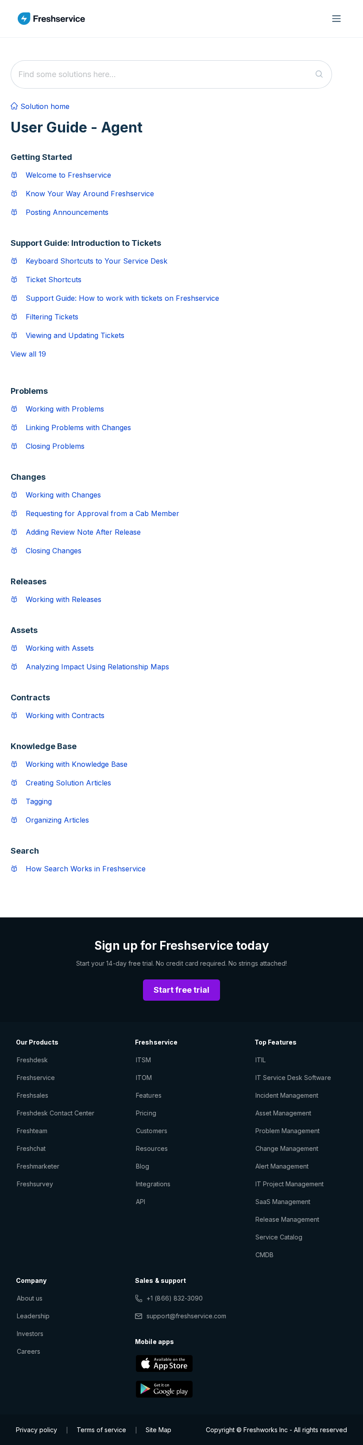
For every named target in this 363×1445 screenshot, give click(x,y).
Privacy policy (36, 1429)
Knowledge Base (44, 746)
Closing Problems (55, 446)
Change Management (287, 1148)
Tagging (39, 801)
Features (148, 1095)
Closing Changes (53, 550)
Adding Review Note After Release (83, 532)
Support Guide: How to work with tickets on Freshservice (122, 298)
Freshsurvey (35, 1184)
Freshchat (31, 1148)
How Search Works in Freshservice (86, 868)
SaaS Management (283, 1201)
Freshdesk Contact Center (55, 1113)
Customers (151, 1130)
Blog (142, 1166)
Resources (151, 1148)
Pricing (146, 1113)
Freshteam (32, 1130)
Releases (28, 581)
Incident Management (287, 1095)
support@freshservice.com (186, 1316)
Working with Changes (63, 494)
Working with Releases (63, 599)
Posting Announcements (67, 212)
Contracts (30, 697)
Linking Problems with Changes (78, 427)
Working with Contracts (65, 715)
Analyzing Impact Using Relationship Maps (97, 666)
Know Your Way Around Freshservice (90, 193)
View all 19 (28, 354)
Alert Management (282, 1166)
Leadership (33, 1316)
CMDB (264, 1255)
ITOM (144, 1077)
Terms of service (101, 1429)
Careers (28, 1351)
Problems (29, 391)
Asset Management (283, 1113)
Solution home (44, 106)
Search (25, 850)
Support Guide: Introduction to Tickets (86, 243)
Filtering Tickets (52, 316)
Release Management (287, 1219)
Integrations (153, 1184)
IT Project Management (289, 1184)
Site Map (158, 1429)
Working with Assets (60, 648)
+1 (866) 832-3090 (175, 1298)
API (140, 1201)
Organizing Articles (57, 820)
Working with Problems (65, 408)
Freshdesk (32, 1060)
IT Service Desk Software (293, 1077)
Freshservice (36, 1077)
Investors (30, 1333)
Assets (24, 630)
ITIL (260, 1060)
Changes (28, 477)
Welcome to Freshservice (68, 175)
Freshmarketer (38, 1166)
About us (29, 1298)
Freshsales (32, 1095)
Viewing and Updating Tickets (75, 335)
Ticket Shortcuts (53, 279)
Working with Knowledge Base (76, 764)
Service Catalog (279, 1237)
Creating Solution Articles (68, 782)
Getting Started (41, 157)
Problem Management (287, 1130)
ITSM (143, 1060)
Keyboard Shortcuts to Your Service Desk (96, 260)
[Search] (319, 74)
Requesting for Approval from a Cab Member (102, 513)
